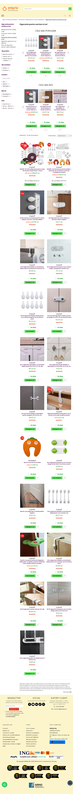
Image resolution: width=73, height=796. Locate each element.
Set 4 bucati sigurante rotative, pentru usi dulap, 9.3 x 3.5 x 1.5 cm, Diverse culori (59, 316)
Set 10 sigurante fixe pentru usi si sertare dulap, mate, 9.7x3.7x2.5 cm (59, 609)
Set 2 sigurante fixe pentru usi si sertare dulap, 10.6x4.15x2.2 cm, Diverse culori (59, 463)
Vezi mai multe (67, 692)
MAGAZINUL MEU (7, 725)
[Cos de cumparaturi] (70, 15)
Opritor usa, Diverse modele (32, 462)
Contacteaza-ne (58, 742)
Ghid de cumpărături (32, 733)
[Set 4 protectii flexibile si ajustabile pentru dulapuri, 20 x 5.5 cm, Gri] (32, 398)
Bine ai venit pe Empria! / (10, 19)
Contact (5, 728)
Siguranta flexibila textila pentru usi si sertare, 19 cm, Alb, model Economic (59, 414)
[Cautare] (70, 8)
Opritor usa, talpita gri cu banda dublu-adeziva (32, 512)
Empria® (5, 96)
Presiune (5, 70)
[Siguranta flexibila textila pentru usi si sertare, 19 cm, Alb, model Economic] (59, 398)
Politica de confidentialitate (11, 735)
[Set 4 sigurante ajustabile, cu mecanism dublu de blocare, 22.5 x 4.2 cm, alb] (60, 96)
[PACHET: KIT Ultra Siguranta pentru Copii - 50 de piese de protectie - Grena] (32, 153)
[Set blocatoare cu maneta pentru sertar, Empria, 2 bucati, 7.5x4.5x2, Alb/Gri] (46, 42)
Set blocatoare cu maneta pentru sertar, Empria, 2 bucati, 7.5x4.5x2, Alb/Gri (45, 54)
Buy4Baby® (6, 94)
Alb (4, 82)
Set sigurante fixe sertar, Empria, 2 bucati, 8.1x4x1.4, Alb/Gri (60, 54)
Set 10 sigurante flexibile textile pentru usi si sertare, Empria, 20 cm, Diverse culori (31, 54)
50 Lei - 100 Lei (7, 106)
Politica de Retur (31, 744)
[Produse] (2, 16)
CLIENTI (28, 725)
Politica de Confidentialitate (12, 715)
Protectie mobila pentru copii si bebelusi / (32, 19)
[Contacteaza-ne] (65, 15)
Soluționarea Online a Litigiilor (12, 744)
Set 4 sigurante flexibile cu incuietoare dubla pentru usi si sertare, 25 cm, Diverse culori (59, 561)
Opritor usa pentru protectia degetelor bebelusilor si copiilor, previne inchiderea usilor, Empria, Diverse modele (32, 561)
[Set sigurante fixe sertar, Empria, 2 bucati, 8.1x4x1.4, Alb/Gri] (60, 42)
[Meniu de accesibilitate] (70, 782)
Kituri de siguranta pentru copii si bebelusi (8, 46)
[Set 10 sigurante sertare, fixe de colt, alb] (32, 594)
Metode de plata (31, 739)
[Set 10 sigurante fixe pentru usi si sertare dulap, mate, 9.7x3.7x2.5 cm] (59, 594)
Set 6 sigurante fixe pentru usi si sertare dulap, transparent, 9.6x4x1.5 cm (59, 267)
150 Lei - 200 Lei (7, 108)
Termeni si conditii (8, 733)
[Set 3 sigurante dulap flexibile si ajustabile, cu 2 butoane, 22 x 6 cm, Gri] (59, 349)
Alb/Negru (6, 86)
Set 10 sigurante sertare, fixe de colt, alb (32, 609)
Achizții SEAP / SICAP (9, 742)
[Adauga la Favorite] (31, 75)
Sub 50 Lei (6, 104)
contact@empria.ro (60, 709)
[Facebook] (29, 704)
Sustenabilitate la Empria (10, 739)
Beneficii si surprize (32, 735)
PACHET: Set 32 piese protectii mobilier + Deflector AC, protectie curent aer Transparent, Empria (59, 170)
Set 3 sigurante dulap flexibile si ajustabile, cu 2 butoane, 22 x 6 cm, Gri (59, 365)
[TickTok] (40, 704)
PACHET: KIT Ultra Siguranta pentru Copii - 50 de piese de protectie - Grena (32, 169)
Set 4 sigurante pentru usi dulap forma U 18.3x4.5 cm (32, 658)
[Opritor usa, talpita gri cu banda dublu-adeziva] (32, 496)
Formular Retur (30, 746)
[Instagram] (43, 704)
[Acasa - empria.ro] (10, 9)
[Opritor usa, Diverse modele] (32, 447)
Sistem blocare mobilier (7, 59)
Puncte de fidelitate (32, 737)
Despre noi (6, 731)
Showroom (29, 731)
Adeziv (5, 68)
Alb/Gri (5, 84)
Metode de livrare (31, 742)
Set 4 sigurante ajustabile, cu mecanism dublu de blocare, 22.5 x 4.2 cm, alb (60, 108)
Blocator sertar (7, 54)
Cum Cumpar (30, 728)
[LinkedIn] (36, 704)
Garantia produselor (9, 737)
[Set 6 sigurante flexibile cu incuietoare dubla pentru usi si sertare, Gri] (59, 496)
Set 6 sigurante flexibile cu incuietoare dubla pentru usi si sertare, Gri (59, 512)
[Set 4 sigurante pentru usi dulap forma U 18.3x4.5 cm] (32, 642)
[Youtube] (33, 704)
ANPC (4, 746)
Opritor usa (6, 56)
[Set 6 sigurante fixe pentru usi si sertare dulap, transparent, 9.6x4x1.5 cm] (59, 251)
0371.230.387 (60, 706)
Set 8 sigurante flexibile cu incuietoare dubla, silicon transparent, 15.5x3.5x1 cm (32, 267)
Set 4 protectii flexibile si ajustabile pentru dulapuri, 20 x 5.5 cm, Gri (32, 414)
